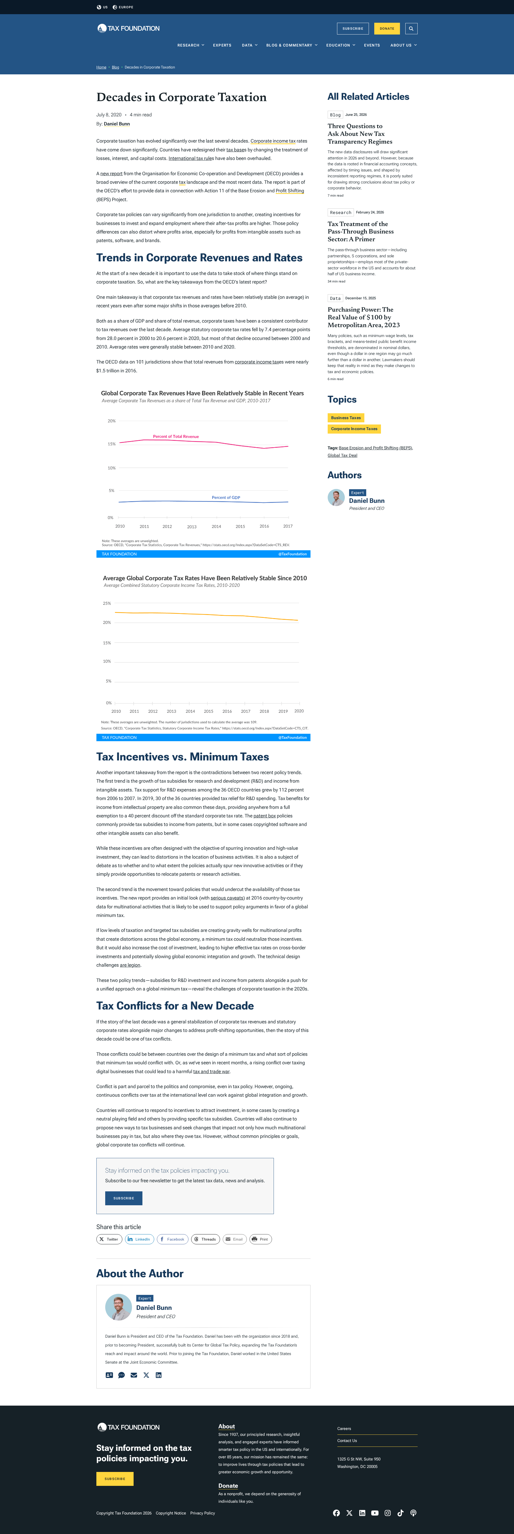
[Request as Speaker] (122, 1375)
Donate (387, 28)
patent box (265, 815)
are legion (130, 965)
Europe (126, 7)
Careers (344, 1428)
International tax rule (190, 158)
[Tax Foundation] (128, 29)
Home (101, 67)
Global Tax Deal (342, 455)
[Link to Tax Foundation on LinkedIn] (362, 1513)
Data (247, 45)
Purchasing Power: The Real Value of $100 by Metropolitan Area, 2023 (364, 318)
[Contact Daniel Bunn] (134, 1375)
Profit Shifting (290, 190)
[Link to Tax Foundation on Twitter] (349, 1513)
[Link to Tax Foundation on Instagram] (387, 1513)
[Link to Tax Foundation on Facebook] (336, 1513)
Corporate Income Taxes (354, 428)
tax (182, 182)
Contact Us (347, 1440)
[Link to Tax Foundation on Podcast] (413, 1513)
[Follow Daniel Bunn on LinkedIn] (158, 1375)
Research (188, 45)
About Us (401, 45)
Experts (223, 45)
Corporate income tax (273, 141)
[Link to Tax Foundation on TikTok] (400, 1513)
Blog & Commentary (289, 45)
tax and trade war (211, 1071)
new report (111, 173)
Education (338, 45)
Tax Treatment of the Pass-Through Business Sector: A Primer (361, 232)
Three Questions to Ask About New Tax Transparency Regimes (360, 134)
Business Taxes (346, 417)
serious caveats (227, 898)
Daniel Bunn (117, 124)
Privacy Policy (202, 1513)
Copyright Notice (171, 1513)
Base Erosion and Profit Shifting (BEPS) (375, 447)
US (105, 7)
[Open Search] (411, 28)
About (226, 1426)
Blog (115, 67)
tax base (235, 149)
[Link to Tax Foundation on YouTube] (375, 1513)
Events (373, 45)
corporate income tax (257, 362)
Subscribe (353, 28)
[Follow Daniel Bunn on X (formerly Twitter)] (146, 1375)
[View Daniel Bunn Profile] (109, 1375)
